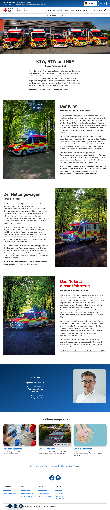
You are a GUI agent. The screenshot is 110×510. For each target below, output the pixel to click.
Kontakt (100, 10)
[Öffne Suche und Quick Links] (105, 10)
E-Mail (39, 398)
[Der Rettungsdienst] (19, 435)
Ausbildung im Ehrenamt (28, 496)
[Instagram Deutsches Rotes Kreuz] (58, 478)
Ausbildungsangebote (27, 493)
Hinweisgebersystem (44, 493)
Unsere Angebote (57, 10)
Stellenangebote (25, 490)
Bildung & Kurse (69, 10)
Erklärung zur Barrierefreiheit (59, 497)
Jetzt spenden (7, 490)
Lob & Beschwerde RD (44, 496)
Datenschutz (59, 493)
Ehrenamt (78, 10)
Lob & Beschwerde (83, 448)
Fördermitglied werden (9, 493)
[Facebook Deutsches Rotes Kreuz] (52, 478)
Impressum (58, 490)
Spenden (85, 10)
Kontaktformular (42, 490)
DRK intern (93, 10)
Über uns (48, 10)
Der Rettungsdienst (12, 448)
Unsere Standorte (47, 448)
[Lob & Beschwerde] (90, 435)
